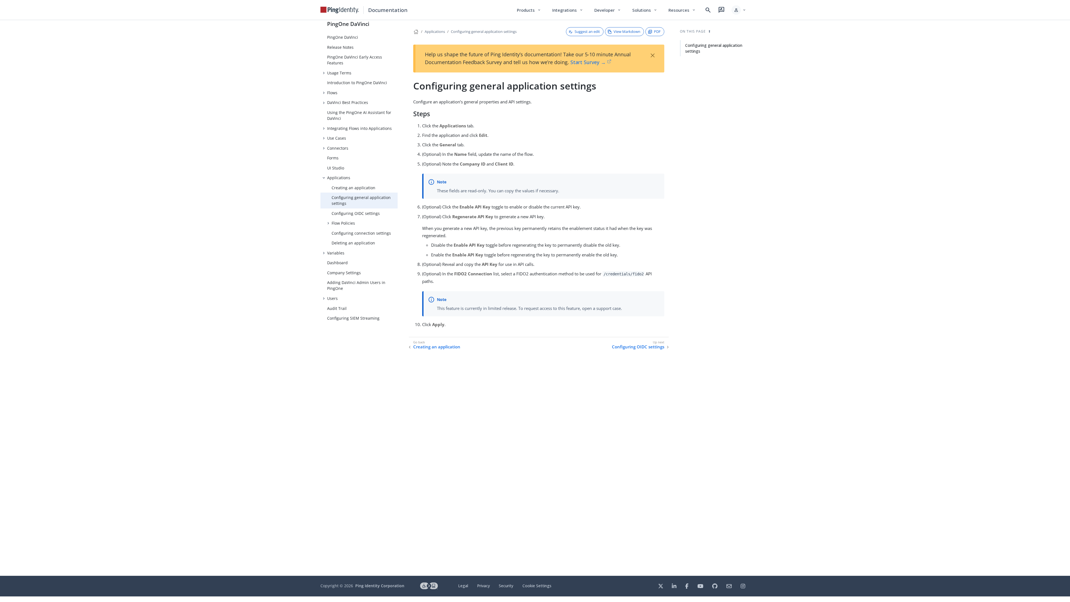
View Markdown (627, 31)
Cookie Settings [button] (536, 585)
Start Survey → (588, 62)
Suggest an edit (587, 31)
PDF (657, 31)
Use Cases (336, 138)
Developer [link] (607, 10)
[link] (339, 10)
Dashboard (337, 262)
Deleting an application (353, 243)
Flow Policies (343, 223)
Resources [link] (682, 10)
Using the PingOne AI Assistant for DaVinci (359, 115)
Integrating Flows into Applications (359, 128)
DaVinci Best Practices (347, 102)
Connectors (337, 148)
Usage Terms (339, 73)
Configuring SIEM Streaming (353, 318)
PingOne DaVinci (348, 23)
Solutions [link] (644, 10)
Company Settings (344, 272)
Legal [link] (463, 585)
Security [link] (506, 585)
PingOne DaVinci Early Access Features (354, 59)
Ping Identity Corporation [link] (379, 585)
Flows (332, 92)
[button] (738, 10)
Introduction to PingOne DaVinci (357, 82)
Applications (338, 177)
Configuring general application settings (361, 200)
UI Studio (335, 168)
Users (332, 298)
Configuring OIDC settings (356, 213)
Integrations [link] (567, 10)
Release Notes (340, 47)
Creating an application (353, 187)
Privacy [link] (483, 585)
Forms (333, 158)
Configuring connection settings (361, 233)
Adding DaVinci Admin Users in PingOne (356, 285)
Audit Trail (337, 308)
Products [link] (529, 10)
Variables (335, 253)
